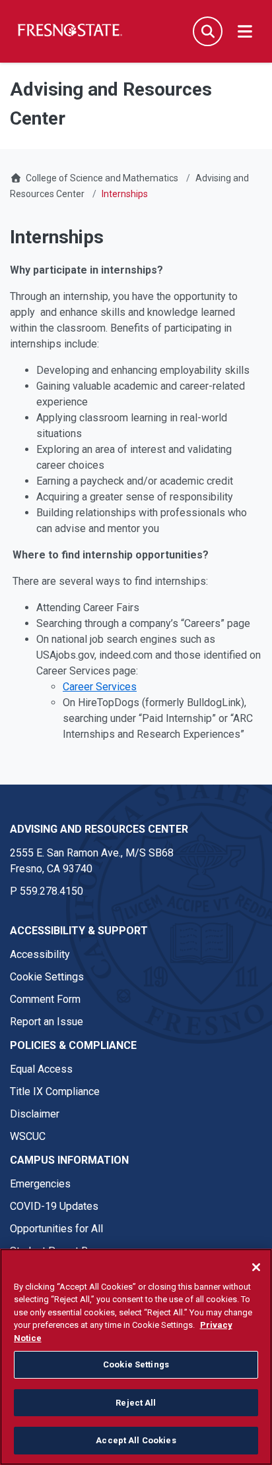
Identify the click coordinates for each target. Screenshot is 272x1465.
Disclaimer (34, 1114)
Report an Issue (46, 1021)
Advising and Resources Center (99, 829)
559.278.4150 (51, 891)
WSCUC (28, 1136)
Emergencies (40, 1184)
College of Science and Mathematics (102, 178)
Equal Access (41, 1069)
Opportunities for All (56, 1228)
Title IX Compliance (55, 1091)
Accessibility (40, 954)
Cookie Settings (47, 977)
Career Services (100, 686)
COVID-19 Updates (54, 1206)
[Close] (256, 1267)
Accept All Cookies (136, 1440)
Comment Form (45, 999)
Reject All (136, 1403)
